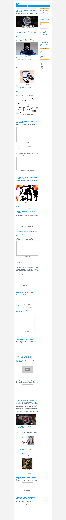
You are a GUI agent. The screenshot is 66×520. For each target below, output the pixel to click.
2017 (41, 65)
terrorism (33, 147)
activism (19, 32)
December (42, 61)
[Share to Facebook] (30, 31)
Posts (41, 23)
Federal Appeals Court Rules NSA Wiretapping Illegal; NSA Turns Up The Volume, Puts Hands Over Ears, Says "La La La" (27, 498)
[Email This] (28, 31)
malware (28, 32)
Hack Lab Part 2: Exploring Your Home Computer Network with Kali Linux (44, 18)
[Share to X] (29, 31)
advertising (19, 261)
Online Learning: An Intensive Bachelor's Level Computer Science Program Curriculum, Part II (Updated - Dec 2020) (44, 13)
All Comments (42, 24)
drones (18, 377)
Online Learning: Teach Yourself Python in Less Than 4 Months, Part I (44, 19)
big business (24, 357)
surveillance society (34, 32)
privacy (29, 32)
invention (19, 60)
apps (21, 261)
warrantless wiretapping (19, 148)
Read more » (17, 57)
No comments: (25, 31)
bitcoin (20, 32)
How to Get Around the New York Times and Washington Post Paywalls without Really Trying (44, 16)
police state (25, 147)
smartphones (21, 60)
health (33, 261)
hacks (26, 32)
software (27, 450)
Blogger (34, 518)
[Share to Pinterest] (30, 260)
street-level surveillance (19, 180)
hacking (24, 32)
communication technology (26, 231)
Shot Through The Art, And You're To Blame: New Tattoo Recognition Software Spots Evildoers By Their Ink (26, 265)
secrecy (17, 509)
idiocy (32, 231)
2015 (41, 67)
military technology (23, 377)
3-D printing (19, 88)
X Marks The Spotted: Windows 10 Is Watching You (25, 339)
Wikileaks (32, 377)
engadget (41, 51)
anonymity (19, 231)
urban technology (18, 336)
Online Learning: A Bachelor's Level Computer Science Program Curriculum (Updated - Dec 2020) (44, 10)
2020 (41, 64)
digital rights (22, 147)
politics (27, 147)
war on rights (36, 147)
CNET (41, 50)
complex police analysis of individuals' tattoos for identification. (30, 180)
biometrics (21, 450)
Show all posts (32, 8)
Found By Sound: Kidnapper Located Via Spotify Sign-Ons (26, 380)
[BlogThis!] (28, 260)
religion (25, 450)
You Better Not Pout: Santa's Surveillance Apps (24, 292)
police (21, 88)
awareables (23, 261)
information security (36, 261)
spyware (31, 32)
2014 (41, 68)
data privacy (30, 231)
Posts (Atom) (20, 513)
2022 (41, 63)
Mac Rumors (41, 53)
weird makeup (35, 269)
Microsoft (33, 357)
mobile (34, 231)
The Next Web (41, 55)
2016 (41, 66)
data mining (25, 261)
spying (23, 60)
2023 (41, 60)
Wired (40, 57)
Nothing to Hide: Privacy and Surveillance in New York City (26, 400)
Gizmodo (41, 52)
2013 (41, 69)
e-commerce (31, 261)
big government (19, 147)
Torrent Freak (41, 56)
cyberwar (22, 32)
